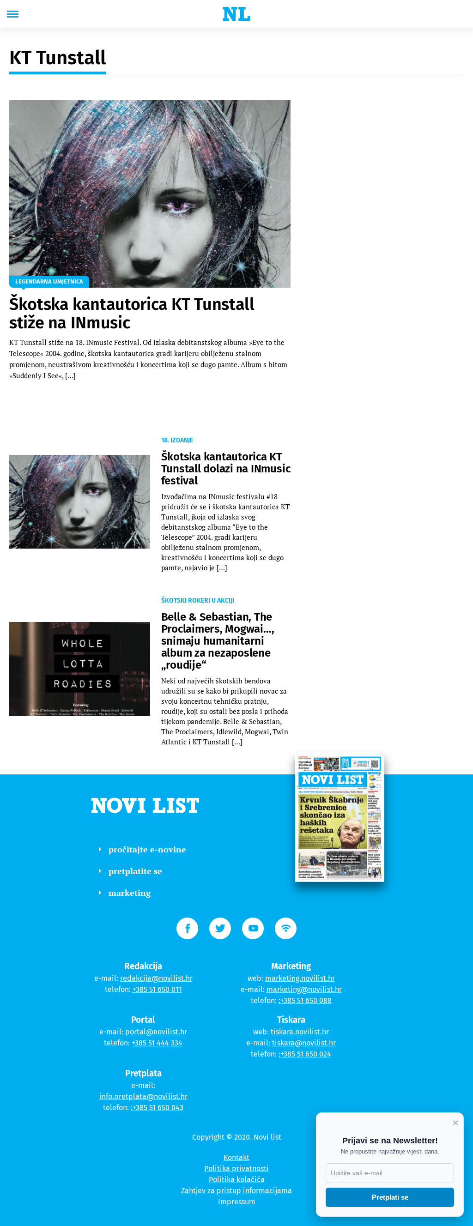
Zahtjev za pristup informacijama (236, 1190)
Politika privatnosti (236, 1168)
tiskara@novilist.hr (304, 1043)
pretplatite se (135, 870)
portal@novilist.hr (156, 1031)
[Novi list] (236, 14)
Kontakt (236, 1157)
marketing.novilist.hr (300, 978)
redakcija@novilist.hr (156, 978)
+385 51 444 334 (157, 1043)
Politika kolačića (237, 1179)
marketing (130, 892)
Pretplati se (390, 1197)
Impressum (236, 1201)
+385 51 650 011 (157, 989)
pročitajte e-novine (147, 849)
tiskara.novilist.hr (300, 1031)
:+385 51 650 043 (157, 1107)
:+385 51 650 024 (305, 1054)
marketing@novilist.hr (304, 989)
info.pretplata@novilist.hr (143, 1096)
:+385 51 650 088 (305, 1000)
